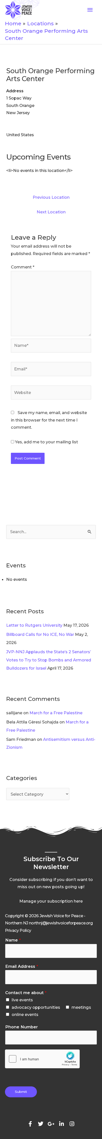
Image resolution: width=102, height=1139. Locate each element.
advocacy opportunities (36, 1007)
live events (22, 999)
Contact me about (26, 992)
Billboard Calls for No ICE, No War (40, 634)
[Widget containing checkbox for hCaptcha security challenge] (42, 1058)
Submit (21, 1092)
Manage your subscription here (51, 901)
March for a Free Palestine (55, 712)
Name (13, 940)
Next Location (51, 211)
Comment (22, 266)
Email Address (21, 966)
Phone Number (21, 1026)
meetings (81, 1007)
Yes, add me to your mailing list (46, 441)
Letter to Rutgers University (34, 625)
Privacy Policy (18, 930)
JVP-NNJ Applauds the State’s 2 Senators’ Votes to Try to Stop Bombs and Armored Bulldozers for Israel (48, 660)
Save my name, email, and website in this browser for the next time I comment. (49, 420)
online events (25, 1014)
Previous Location (51, 197)
